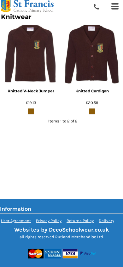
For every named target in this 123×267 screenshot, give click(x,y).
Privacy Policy (49, 220)
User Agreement (16, 220)
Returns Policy (80, 220)
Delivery (106, 220)
